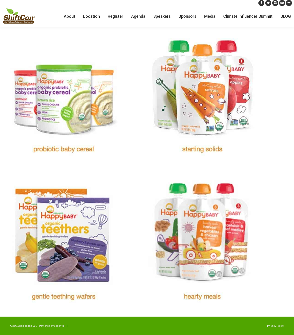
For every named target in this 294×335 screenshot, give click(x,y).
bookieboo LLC (28, 325)
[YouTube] (282, 3)
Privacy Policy (275, 325)
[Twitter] (268, 3)
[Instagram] (275, 3)
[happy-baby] (147, 170)
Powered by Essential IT (53, 325)
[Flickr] (289, 3)
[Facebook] (261, 3)
